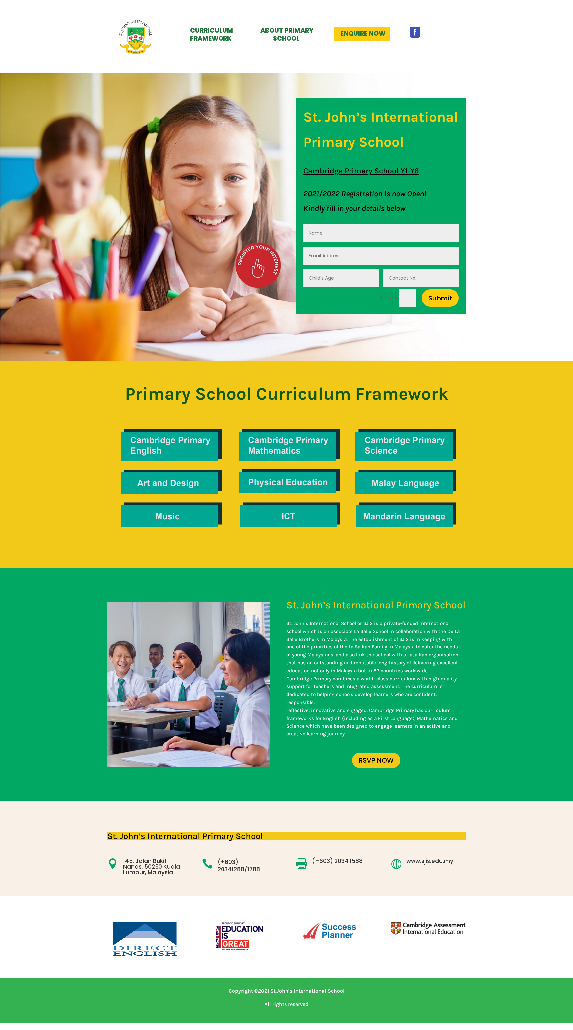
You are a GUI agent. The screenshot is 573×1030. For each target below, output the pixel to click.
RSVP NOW (376, 760)
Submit (440, 298)
